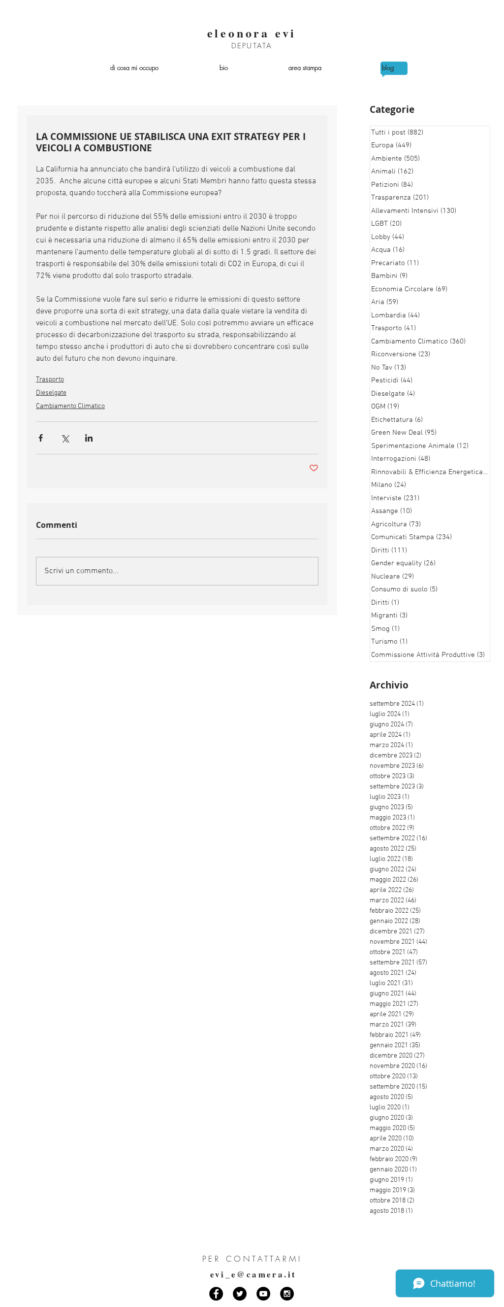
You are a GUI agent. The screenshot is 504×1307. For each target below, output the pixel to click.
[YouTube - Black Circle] (263, 1294)
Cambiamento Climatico (70, 406)
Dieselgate (51, 393)
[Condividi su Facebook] (40, 438)
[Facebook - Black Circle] (216, 1294)
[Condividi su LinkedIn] (89, 438)
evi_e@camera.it (253, 1274)
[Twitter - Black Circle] (240, 1294)
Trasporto (50, 380)
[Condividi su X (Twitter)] (64, 438)
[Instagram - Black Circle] (287, 1294)
